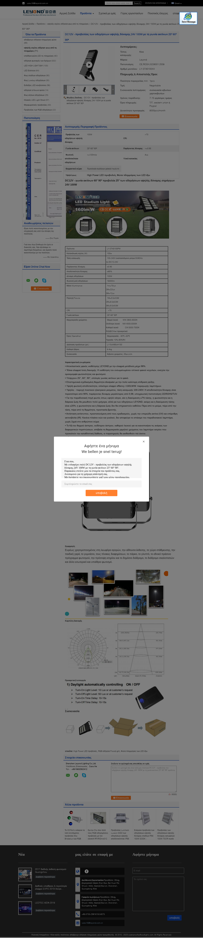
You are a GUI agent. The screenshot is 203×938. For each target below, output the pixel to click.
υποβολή (101, 493)
